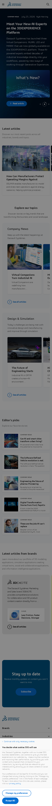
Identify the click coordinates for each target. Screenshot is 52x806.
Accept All (10, 801)
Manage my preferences (17, 793)
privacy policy (15, 783)
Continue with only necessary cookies (19, 741)
